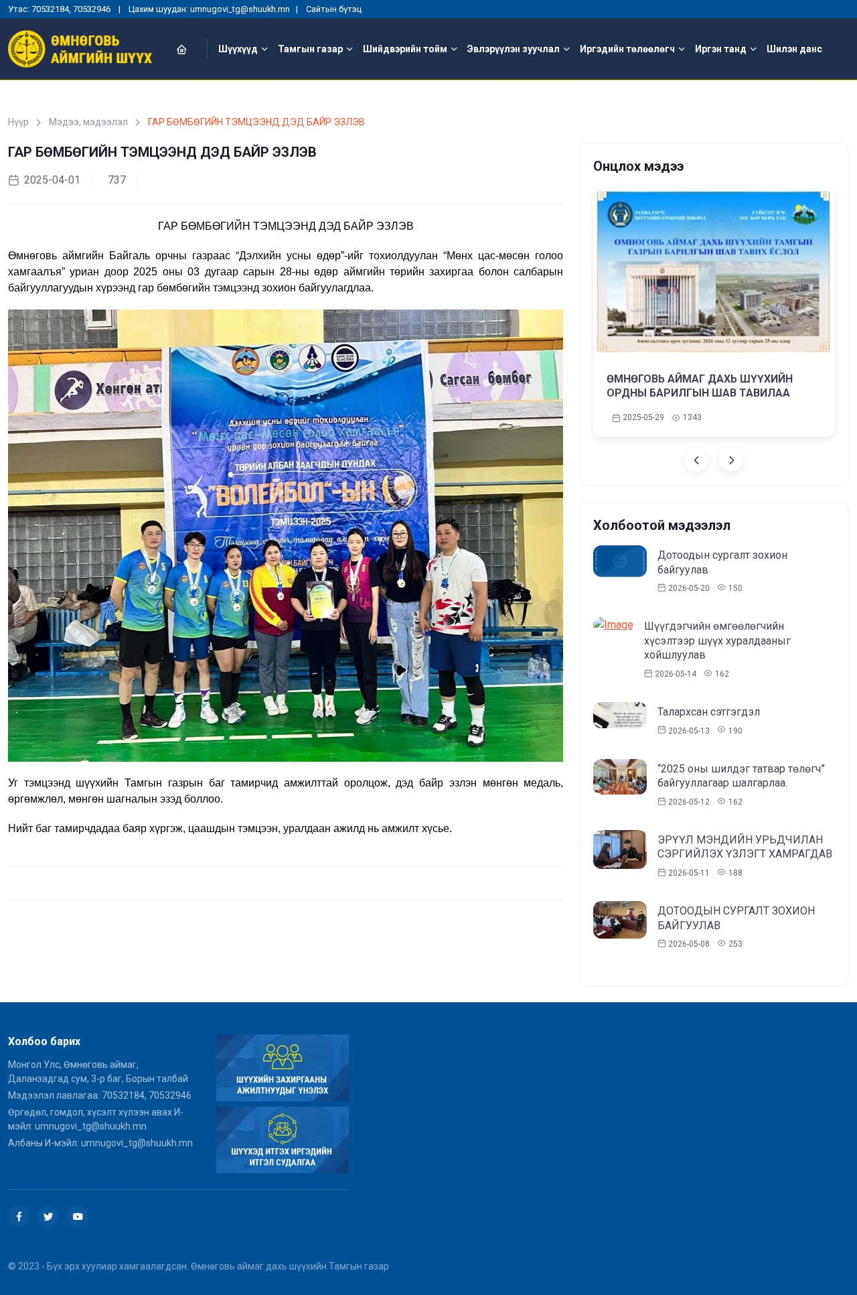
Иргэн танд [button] (721, 49)
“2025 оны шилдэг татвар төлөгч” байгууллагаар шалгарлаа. (741, 776)
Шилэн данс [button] (794, 49)
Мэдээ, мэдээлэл (88, 122)
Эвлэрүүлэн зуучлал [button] (513, 49)
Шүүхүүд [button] (238, 49)
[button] (189, 49)
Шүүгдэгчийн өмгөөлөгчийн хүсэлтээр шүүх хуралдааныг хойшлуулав (717, 640)
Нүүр (18, 122)
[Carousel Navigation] (714, 460)
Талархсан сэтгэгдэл (708, 711)
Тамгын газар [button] (310, 49)
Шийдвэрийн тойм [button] (405, 49)
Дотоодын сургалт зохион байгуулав (722, 562)
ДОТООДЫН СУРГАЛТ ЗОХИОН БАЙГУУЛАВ (736, 918)
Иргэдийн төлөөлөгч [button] (627, 49)
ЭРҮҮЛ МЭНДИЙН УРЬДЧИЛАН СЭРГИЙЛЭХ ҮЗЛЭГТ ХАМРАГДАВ (744, 847)
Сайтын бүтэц (334, 9)
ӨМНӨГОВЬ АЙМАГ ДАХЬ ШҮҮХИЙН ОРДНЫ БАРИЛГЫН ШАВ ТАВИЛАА (700, 386)
